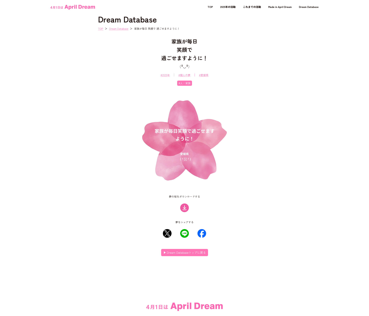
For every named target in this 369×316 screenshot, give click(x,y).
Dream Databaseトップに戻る (186, 252)
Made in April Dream (280, 7)
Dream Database (309, 7)
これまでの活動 (252, 7)
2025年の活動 (228, 7)
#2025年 (165, 75)
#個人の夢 (184, 75)
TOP (210, 7)
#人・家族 (185, 83)
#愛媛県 (203, 75)
